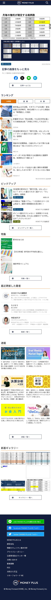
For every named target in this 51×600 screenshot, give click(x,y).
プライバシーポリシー (15, 552)
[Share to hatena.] (35, 78)
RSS (8, 567)
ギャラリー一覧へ (26, 497)
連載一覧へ (25, 437)
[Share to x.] (22, 78)
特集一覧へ (25, 278)
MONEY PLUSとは (14, 540)
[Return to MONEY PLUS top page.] (25, 2)
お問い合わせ (12, 559)
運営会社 (10, 544)
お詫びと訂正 (12, 571)
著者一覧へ (25, 332)
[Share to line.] (29, 78)
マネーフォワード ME (15, 575)
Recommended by (41, 179)
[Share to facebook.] (16, 78)
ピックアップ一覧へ (25, 228)
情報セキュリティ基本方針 (17, 548)
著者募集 (10, 563)
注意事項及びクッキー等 (16, 555)
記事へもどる (25, 85)
